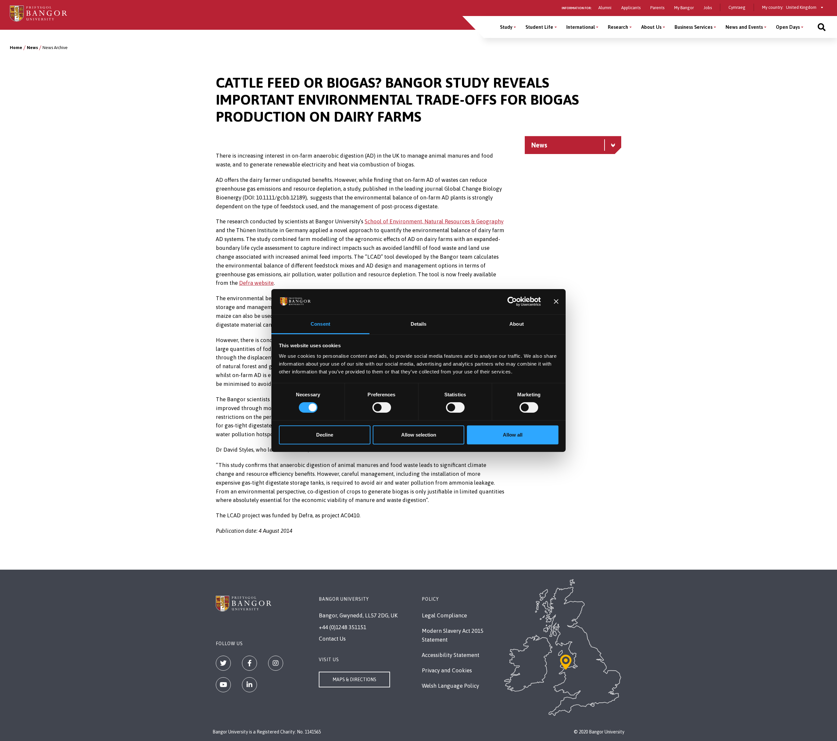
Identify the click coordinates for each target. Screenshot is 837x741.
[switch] (381, 407)
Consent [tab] (320, 324)
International (580, 27)
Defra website (256, 283)
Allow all (512, 435)
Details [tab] (419, 324)
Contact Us (332, 638)
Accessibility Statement (450, 655)
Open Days (788, 27)
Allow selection (418, 435)
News (32, 47)
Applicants (631, 7)
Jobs (708, 7)
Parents (657, 7)
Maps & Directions (354, 679)
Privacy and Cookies (447, 670)
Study (506, 27)
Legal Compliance (444, 615)
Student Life (539, 27)
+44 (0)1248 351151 (342, 627)
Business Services (693, 27)
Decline (324, 435)
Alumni (604, 7)
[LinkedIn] (249, 684)
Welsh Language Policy (450, 685)
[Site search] (821, 27)
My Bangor (684, 7)
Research (618, 27)
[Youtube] (223, 684)
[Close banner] (556, 301)
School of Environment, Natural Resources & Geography (434, 221)
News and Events (744, 27)
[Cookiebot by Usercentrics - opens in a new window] (512, 301)
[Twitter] (223, 663)
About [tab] (516, 324)
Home (16, 47)
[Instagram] (275, 663)
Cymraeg (736, 7)
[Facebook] (249, 663)
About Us (651, 27)
